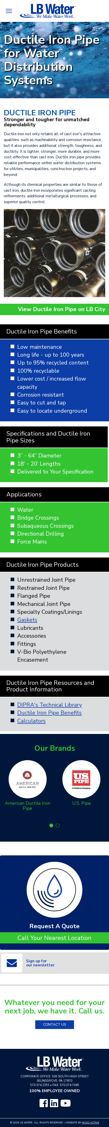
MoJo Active (90, 1122)
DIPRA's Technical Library (49, 705)
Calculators (31, 721)
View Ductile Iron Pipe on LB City (61, 309)
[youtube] (65, 1103)
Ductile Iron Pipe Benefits (49, 713)
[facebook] (44, 1103)
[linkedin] (54, 1103)
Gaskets (27, 620)
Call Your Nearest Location (54, 938)
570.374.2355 (39, 1085)
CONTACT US (54, 1024)
